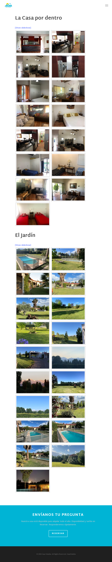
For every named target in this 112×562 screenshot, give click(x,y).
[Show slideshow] (23, 28)
